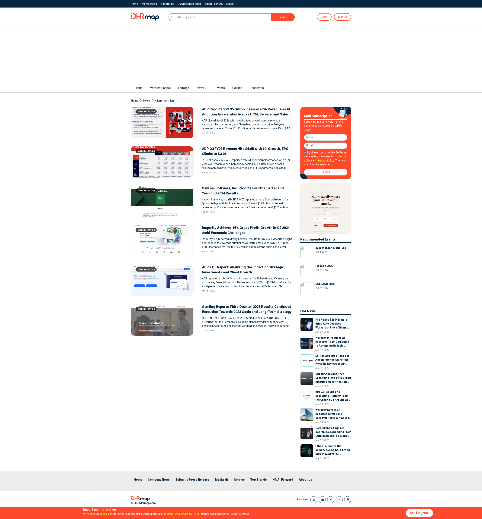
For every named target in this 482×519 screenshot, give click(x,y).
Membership (149, 3)
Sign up (342, 16)
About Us (305, 479)
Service (239, 479)
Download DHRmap (189, 3)
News (200, 88)
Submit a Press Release (219, 3)
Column (237, 88)
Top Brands (258, 479)
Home (134, 3)
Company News (159, 479)
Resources (257, 88)
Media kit (221, 479)
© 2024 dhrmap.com (143, 503)
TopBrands (167, 3)
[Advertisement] (241, 55)
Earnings (183, 88)
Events (220, 88)
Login (324, 16)
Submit (325, 172)
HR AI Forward (282, 479)
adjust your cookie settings (183, 513)
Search (282, 17)
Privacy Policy (326, 160)
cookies (104, 513)
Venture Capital (160, 88)
